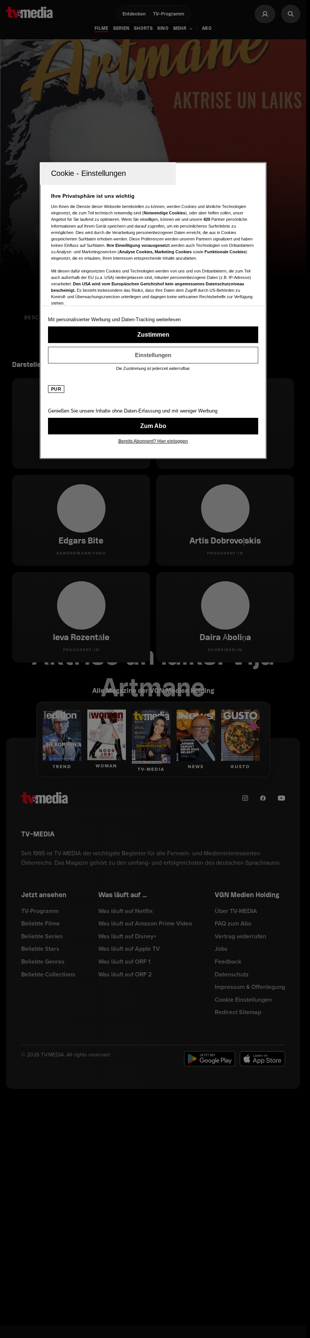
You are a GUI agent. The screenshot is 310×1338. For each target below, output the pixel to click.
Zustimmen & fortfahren (153, 334)
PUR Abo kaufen (153, 426)
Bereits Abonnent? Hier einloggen (153, 441)
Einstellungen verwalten (153, 355)
